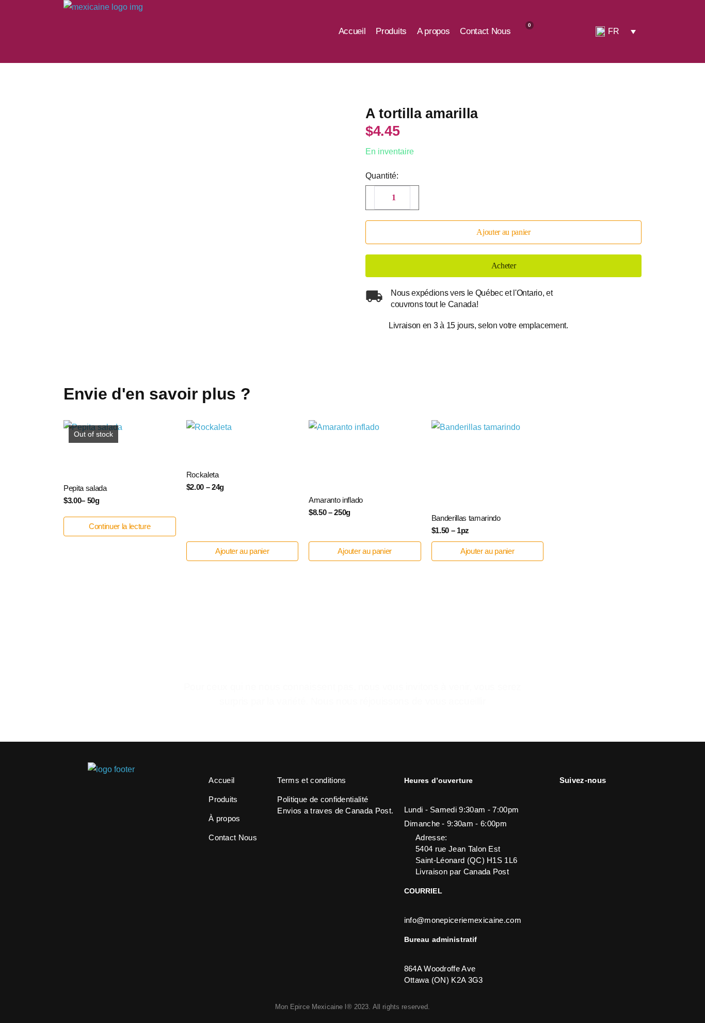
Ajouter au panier (503, 232)
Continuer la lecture (120, 526)
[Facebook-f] (585, 799)
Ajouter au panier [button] (242, 551)
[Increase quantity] (415, 195)
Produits (391, 31)
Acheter (503, 265)
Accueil (352, 31)
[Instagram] (564, 799)
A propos (433, 31)
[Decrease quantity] (369, 195)
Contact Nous (485, 31)
